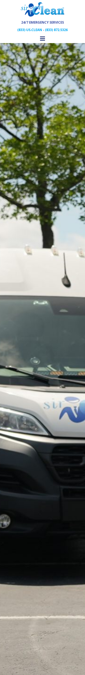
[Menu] (42, 38)
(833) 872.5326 (56, 30)
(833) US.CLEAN (29, 30)
